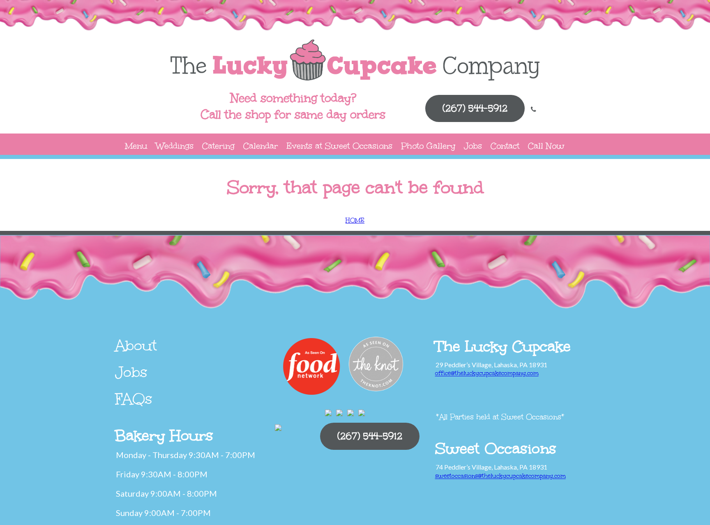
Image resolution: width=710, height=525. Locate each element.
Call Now (546, 145)
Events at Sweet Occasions (339, 145)
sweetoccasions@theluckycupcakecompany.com (500, 476)
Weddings (175, 145)
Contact (505, 145)
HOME (355, 220)
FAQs (133, 399)
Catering (218, 145)
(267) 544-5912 (475, 108)
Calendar (260, 145)
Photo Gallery (428, 145)
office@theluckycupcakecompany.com (487, 373)
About (136, 345)
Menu (136, 145)
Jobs (473, 145)
